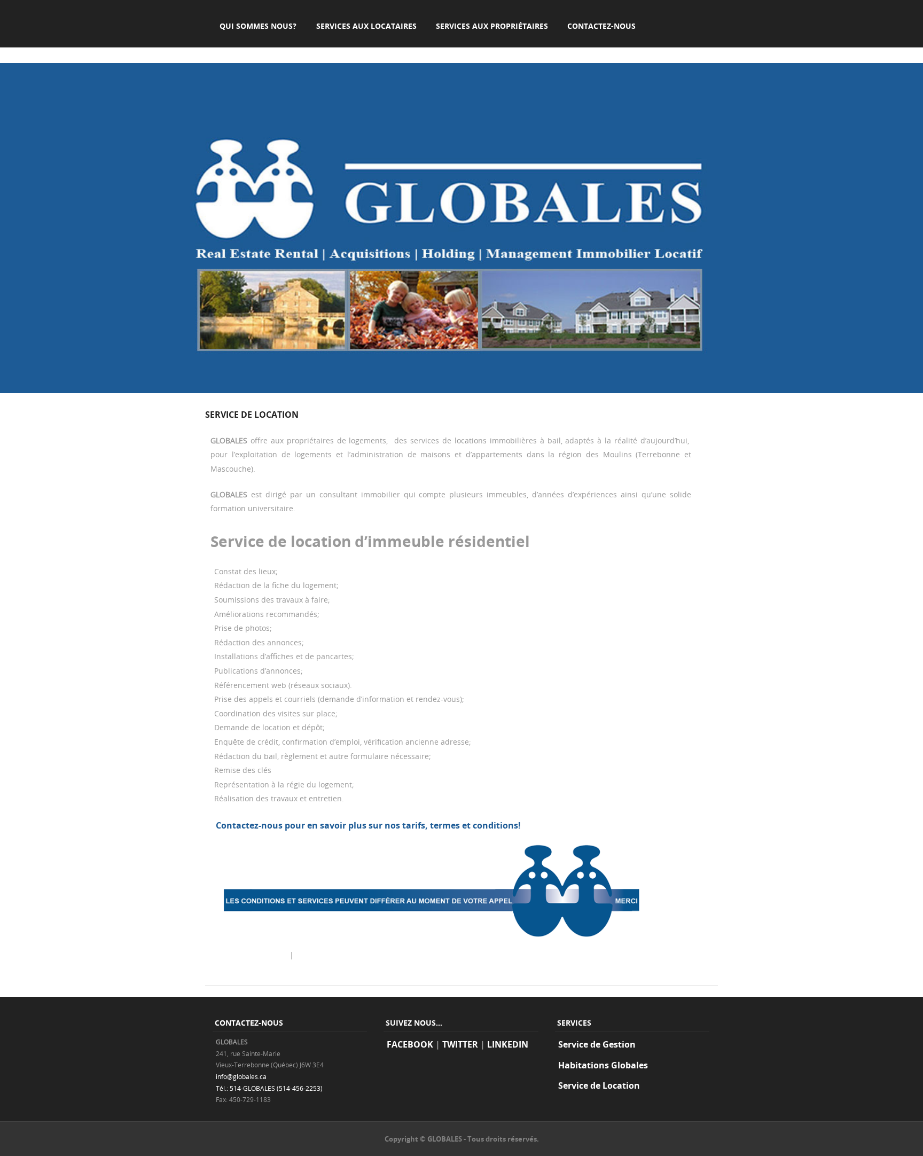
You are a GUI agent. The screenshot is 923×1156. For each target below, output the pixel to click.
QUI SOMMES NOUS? (258, 26)
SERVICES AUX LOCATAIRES (366, 26)
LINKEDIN (507, 1044)
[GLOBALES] (461, 390)
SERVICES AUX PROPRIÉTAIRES (492, 26)
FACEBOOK (410, 1044)
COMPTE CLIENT (249, 50)
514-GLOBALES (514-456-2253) (584, 825)
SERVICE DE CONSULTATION (350, 955)
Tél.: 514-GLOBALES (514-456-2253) (269, 1088)
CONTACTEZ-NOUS (601, 26)
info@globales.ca (241, 1076)
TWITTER (460, 1044)
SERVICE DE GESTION (248, 955)
